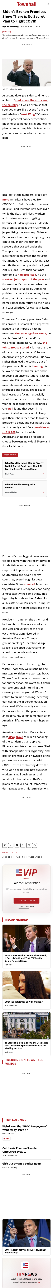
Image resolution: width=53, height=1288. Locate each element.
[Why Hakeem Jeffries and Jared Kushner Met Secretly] (26, 1233)
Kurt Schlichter (11, 1005)
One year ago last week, (31, 333)
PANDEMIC (20, 857)
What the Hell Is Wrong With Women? (24, 1002)
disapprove (15, 737)
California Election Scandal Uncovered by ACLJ (20, 1150)
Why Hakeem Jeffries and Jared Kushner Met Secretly (25, 1251)
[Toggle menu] (5, 4)
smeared (29, 584)
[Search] (48, 4)
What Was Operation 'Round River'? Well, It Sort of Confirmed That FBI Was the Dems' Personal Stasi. (26, 958)
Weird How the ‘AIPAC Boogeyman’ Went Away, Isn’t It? (24, 1128)
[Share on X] (4, 845)
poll (10, 408)
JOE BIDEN (7, 857)
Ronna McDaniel (10, 26)
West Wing (28, 114)
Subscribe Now (26, 906)
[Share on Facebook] (17, 845)
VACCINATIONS (35, 857)
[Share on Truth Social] (10, 845)
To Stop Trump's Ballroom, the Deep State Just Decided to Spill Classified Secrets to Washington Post (26, 1045)
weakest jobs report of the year (23, 279)
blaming (37, 366)
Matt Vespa (9, 964)
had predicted (27, 274)
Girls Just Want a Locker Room (22, 1164)
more (5, 199)
